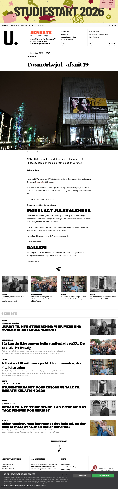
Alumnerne (65, 31)
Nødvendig (9, 485)
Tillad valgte (82, 475)
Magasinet (64, 34)
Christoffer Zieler (33, 170)
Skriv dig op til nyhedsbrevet (98, 34)
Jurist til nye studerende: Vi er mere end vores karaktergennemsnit (43, 41)
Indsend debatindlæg (68, 37)
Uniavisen (5, 25)
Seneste (41, 33)
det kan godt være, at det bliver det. (40, 182)
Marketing (41, 485)
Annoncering (65, 469)
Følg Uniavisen (94, 37)
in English (112, 25)
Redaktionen (65, 464)
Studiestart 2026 (67, 40)
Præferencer (20, 485)
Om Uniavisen (94, 31)
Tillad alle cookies (103, 475)
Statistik (31, 485)
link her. (73, 255)
